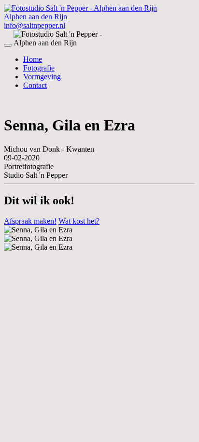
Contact (35, 85)
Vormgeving (42, 76)
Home (32, 59)
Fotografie (39, 68)
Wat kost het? (79, 221)
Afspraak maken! (30, 221)
